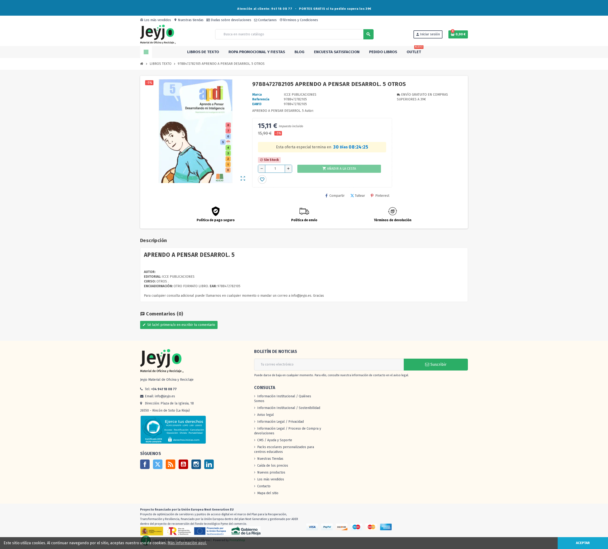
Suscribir (437, 364)
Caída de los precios (272, 466)
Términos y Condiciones (299, 20)
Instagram (196, 464)
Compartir (337, 196)
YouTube (183, 464)
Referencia (260, 99)
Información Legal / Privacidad (280, 422)
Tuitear (360, 196)
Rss (170, 464)
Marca (257, 95)
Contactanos (267, 20)
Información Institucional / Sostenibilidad (288, 408)
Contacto (264, 486)
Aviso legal (265, 415)
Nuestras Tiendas (270, 459)
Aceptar (583, 543)
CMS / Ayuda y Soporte (274, 440)
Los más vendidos (155, 20)
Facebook (145, 464)
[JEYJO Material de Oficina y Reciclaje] (158, 34)
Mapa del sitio (267, 493)
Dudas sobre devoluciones (230, 20)
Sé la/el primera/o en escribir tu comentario (178, 325)
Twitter (157, 464)
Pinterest (382, 196)
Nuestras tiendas (189, 20)
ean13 (256, 104)
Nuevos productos (271, 472)
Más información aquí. (187, 543)
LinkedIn (209, 464)
